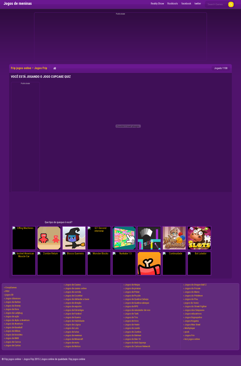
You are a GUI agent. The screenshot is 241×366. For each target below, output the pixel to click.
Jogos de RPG (131, 306)
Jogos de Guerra (73, 317)
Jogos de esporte (73, 306)
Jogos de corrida (73, 292)
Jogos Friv (190, 335)
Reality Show (157, 3)
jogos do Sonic (192, 303)
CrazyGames (11, 287)
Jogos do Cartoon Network (137, 346)
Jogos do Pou (191, 299)
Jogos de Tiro (131, 317)
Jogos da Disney (12, 305)
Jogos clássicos (12, 298)
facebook (186, 3)
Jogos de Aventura (14, 323)
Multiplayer (190, 328)
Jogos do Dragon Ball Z (195, 284)
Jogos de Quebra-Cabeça (136, 299)
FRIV (7, 291)
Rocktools (172, 3)
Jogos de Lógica (73, 324)
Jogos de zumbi (132, 328)
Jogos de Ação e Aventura (17, 320)
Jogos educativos (193, 313)
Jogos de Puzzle (132, 295)
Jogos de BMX (12, 338)
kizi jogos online (192, 339)
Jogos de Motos (72, 346)
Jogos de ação (12, 316)
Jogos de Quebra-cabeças (137, 303)
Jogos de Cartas (13, 345)
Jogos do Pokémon (194, 295)
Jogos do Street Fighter (196, 306)
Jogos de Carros (13, 342)
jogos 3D (9, 294)
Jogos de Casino (73, 284)
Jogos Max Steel (192, 324)
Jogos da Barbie (12, 302)
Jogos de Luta (72, 328)
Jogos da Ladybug (14, 313)
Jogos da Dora (12, 309)
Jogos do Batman (133, 335)
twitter (198, 3)
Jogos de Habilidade (74, 321)
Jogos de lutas (72, 331)
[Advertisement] (120, 37)
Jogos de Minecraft (74, 339)
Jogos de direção (73, 303)
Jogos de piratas (133, 288)
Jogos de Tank (131, 313)
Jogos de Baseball (13, 327)
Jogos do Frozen (192, 288)
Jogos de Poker (132, 292)
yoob (187, 331)
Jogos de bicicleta (13, 334)
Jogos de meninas (73, 335)
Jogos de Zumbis (133, 331)
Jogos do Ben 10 (132, 339)
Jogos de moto (72, 342)
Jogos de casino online (75, 288)
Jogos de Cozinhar (74, 295)
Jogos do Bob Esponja (135, 342)
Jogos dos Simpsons (194, 310)
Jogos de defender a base (77, 299)
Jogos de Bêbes (12, 331)
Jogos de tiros (131, 321)
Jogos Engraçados (193, 317)
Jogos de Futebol (73, 313)
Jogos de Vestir (132, 324)
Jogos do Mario (192, 292)
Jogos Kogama (192, 321)
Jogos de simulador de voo (137, 310)
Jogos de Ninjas (132, 284)
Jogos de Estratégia (74, 310)
